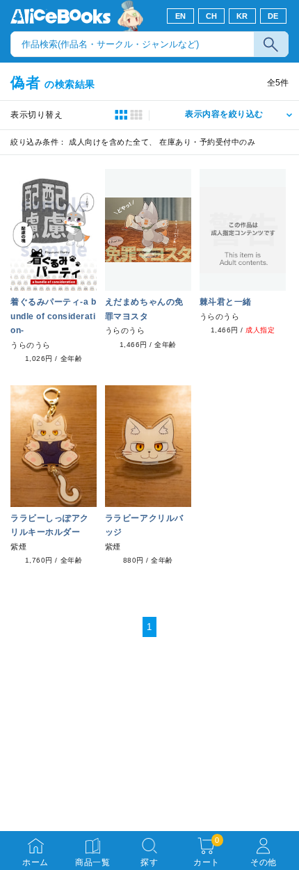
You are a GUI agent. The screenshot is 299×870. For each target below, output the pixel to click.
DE (273, 16)
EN (180, 16)
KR (242, 16)
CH (212, 16)
